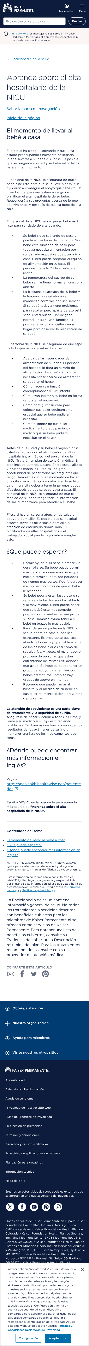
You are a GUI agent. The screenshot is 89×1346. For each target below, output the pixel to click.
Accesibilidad (15, 1080)
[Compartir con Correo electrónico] (11, 974)
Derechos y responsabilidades (26, 1144)
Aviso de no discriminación (24, 1089)
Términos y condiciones (22, 1135)
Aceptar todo (58, 1338)
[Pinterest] (45, 1207)
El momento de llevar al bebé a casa (36, 840)
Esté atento (19, 33)
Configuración (28, 1338)
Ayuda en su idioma (19, 1098)
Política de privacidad (36, 890)
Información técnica (19, 1171)
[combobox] (34, 21)
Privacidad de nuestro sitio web (28, 1107)
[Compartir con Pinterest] (45, 974)
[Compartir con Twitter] (34, 974)
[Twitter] (9, 1207)
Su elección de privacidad (23, 1126)
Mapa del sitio (15, 1180)
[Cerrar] (82, 1269)
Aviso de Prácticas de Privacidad (28, 1116)
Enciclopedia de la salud (28, 59)
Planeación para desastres (24, 1162)
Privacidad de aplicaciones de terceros (33, 1153)
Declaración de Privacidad (42, 1329)
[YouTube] (33, 1207)
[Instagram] (57, 1207)
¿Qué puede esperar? (24, 845)
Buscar (77, 21)
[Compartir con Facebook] (22, 974)
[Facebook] (21, 1207)
